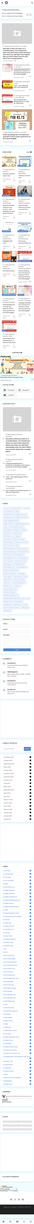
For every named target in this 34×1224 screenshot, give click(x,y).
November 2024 (17, 777)
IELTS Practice (8, 555)
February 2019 (17, 809)
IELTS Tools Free (8, 561)
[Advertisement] (17, 720)
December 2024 (17, 773)
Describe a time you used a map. (11, 377)
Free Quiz (17, 536)
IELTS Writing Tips (22, 567)
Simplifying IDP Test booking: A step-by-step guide (16, 599)
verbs (25, 604)
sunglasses (7, 604)
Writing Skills (25, 608)
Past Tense (7, 583)
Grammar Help (8, 542)
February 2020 (17, 800)
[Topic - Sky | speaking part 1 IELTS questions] (7, 84)
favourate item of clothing (11, 530)
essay (5, 527)
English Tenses (8, 524)
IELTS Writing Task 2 (9, 567)
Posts (5, 1186)
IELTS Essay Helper (9, 548)
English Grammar (21, 514)
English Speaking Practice (11, 520)
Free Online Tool (8, 536)
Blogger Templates (17, 1207)
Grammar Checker (19, 539)
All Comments (8, 1187)
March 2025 (17, 767)
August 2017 (17, 819)
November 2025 (17, 757)
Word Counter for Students (11, 608)
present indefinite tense (19, 583)
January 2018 (17, 816)
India (5, 570)
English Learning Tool (22, 517)
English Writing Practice (21, 524)
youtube (11, 395)
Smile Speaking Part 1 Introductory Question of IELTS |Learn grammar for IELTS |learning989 (17, 137)
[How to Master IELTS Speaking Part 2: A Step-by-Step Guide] (7, 98)
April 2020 (17, 796)
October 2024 (17, 780)
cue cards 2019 (8, 511)
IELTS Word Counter (20, 561)
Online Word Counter (19, 580)
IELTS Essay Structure (10, 552)
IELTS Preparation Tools (10, 558)
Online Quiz (7, 580)
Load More (16, 352)
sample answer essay (10, 589)
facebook (11, 390)
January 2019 (17, 813)
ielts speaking (23, 558)
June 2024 (17, 783)
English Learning (8, 517)
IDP (27, 542)
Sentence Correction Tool (11, 595)
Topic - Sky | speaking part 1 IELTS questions (21, 86)
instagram (25, 390)
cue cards (26, 508)
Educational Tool (9, 514)
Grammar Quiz (19, 542)
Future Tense (7, 539)
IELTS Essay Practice (22, 548)
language (22, 573)
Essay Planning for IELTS (17, 527)
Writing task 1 (7, 611)
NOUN (25, 576)
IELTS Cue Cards (14, 545)
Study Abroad (18, 601)
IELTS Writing (7, 564)
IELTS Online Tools (23, 552)
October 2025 (17, 760)
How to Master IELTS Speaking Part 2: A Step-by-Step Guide (12, 14)
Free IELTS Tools (17, 533)
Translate (15, 1191)
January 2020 (17, 803)
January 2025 (17, 770)
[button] (32, 3)
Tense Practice (17, 604)
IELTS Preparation (19, 555)
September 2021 (17, 790)
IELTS (5, 545)
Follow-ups (7, 533)
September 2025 (17, 764)
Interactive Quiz (13, 570)
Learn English (7, 576)
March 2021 (17, 793)
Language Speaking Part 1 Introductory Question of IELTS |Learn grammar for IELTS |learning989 (22, 71)
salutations (17, 586)
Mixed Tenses (18, 576)
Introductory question (10, 573)
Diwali (17, 511)
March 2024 (17, 787)
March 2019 (17, 806)
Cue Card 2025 (16, 508)
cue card (6, 508)
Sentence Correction (10, 592)
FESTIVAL (23, 530)
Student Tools (8, 601)
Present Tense (8, 586)
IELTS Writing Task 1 (19, 564)
